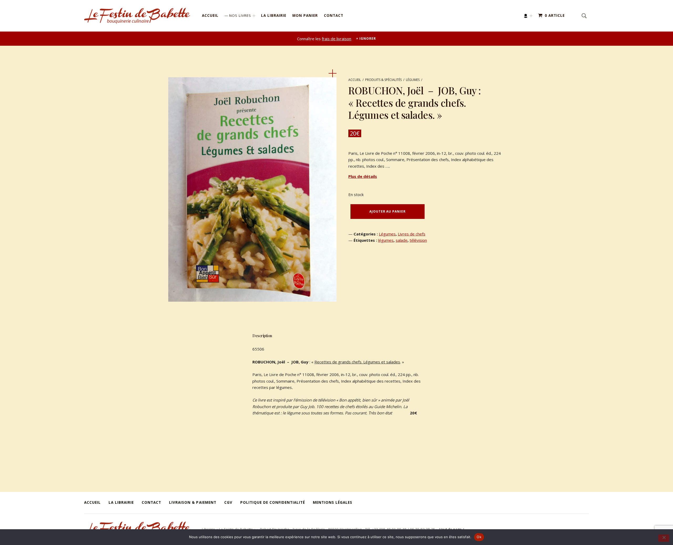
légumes (386, 240)
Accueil (210, 15)
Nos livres (240, 15)
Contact (333, 15)
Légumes (413, 80)
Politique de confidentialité (272, 502)
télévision (418, 240)
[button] (332, 73)
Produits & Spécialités (383, 80)
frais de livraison (336, 38)
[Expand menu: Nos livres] (254, 15)
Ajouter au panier (387, 211)
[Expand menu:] (531, 15)
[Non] (663, 538)
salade (401, 240)
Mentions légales (332, 502)
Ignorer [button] (367, 38)
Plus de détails (362, 176)
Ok (479, 537)
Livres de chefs (411, 233)
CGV (228, 502)
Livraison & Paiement (192, 502)
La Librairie (273, 15)
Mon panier (305, 15)
